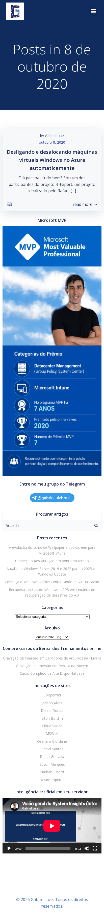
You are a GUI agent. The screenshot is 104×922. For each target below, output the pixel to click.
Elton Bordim (52, 718)
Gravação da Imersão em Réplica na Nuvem (52, 665)
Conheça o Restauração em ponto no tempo (52, 560)
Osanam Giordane (52, 741)
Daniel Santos (52, 749)
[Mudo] (86, 848)
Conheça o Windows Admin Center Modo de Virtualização (52, 581)
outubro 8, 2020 (52, 142)
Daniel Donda (52, 710)
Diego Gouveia (52, 756)
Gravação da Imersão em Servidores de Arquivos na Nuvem (52, 658)
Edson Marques (52, 764)
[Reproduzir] (9, 848)
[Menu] (93, 11)
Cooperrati (52, 695)
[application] (52, 826)
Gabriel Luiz (54, 135)
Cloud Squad (52, 725)
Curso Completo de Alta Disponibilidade (52, 673)
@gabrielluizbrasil (54, 497)
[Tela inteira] (94, 848)
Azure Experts (52, 779)
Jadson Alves (52, 702)
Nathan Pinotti (52, 772)
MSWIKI (52, 733)
